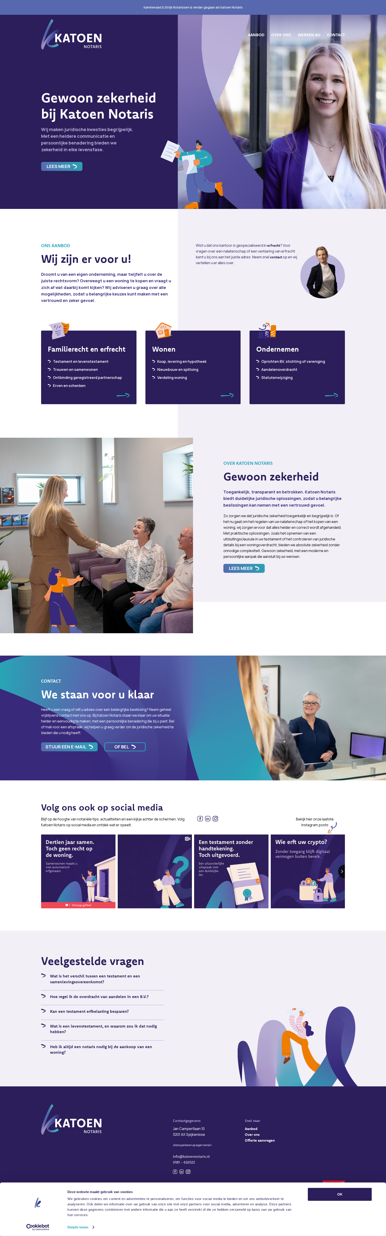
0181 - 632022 (184, 1162)
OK (339, 1194)
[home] (71, 35)
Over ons (252, 1134)
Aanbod (251, 1128)
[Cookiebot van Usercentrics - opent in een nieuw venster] (37, 1227)
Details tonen (77, 1227)
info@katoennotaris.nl (191, 1156)
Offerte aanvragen (260, 1140)
